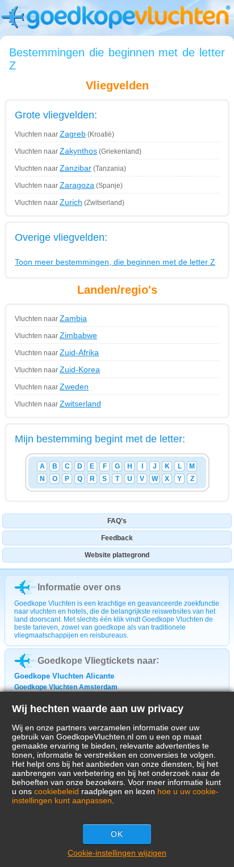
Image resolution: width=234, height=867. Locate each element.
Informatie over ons (79, 587)
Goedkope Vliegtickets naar (96, 660)
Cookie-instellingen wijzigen (117, 852)
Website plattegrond (117, 555)
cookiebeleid (56, 791)
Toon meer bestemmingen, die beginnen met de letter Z (115, 261)
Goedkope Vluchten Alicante (64, 676)
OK (117, 834)
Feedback (117, 538)
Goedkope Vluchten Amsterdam (66, 687)
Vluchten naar (50, 134)
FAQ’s (117, 521)
